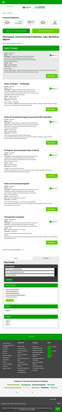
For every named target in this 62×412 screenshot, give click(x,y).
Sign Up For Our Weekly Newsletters (16, 31)
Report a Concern (7, 368)
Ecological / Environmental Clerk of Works (21, 150)
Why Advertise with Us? (38, 352)
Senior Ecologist (11, 48)
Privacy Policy (6, 357)
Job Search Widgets (7, 364)
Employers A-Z (21, 362)
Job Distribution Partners (38, 368)
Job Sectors (5, 349)
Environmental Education (12, 291)
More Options (10, 300)
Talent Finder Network (38, 366)
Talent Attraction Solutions (36, 355)
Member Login (21, 346)
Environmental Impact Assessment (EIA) (16, 295)
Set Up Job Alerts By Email (46, 31)
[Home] (10, 6)
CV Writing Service (22, 372)
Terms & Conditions (7, 355)
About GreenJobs (7, 343)
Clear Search (9, 279)
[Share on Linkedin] (49, 352)
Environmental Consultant (12, 289)
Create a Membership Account (23, 351)
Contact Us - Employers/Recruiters (37, 347)
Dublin (8, 324)
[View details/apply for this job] (53, 55)
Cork (7, 322)
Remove (55, 269)
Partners (5, 362)
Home (4, 13)
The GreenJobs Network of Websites (8, 346)
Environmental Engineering (13, 293)
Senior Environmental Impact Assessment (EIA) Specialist (28, 117)
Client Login (35, 370)
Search (16, 258)
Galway (8, 321)
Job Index (5, 351)
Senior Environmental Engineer (16, 184)
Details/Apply (51, 76)
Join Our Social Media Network (23, 365)
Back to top (31, 336)
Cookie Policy (6, 359)
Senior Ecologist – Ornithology (16, 84)
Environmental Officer (11, 297)
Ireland (8, 310)
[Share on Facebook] (49, 347)
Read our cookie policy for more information (24, 408)
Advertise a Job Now (37, 350)
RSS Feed (5, 353)
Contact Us (5, 366)
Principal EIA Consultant (14, 217)
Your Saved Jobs (21, 348)
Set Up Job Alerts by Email (22, 355)
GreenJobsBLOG (21, 370)
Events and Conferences (23, 368)
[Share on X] (49, 356)
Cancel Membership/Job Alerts (23, 359)
